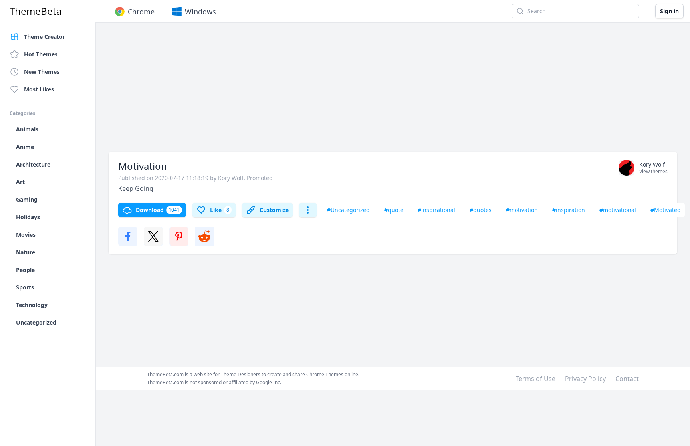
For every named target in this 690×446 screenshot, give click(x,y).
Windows (200, 11)
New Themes (41, 71)
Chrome (141, 11)
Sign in (669, 11)
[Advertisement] (348, 91)
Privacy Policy (585, 378)
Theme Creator (44, 36)
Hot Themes (41, 54)
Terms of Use (535, 378)
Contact (627, 378)
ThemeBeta (35, 11)
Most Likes (39, 89)
